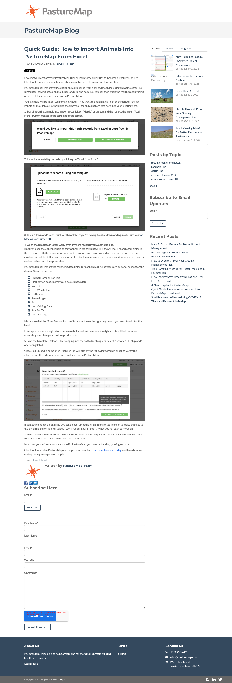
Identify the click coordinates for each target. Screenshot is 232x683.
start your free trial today (106, 450)
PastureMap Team (65, 63)
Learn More (31, 663)
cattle (157, 170)
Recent (156, 48)
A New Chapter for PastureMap (170, 285)
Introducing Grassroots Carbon (169, 252)
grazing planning (163, 174)
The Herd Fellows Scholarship (168, 301)
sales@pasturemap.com (183, 657)
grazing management (166, 162)
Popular (169, 48)
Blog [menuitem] (123, 653)
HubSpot (61, 679)
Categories (185, 48)
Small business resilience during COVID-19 (176, 297)
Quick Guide (40, 459)
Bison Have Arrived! (163, 256)
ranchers (159, 166)
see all (153, 185)
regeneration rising (165, 178)
